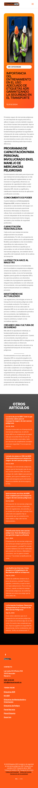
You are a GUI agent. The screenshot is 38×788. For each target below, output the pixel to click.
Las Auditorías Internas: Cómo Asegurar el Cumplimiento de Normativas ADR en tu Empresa (17, 570)
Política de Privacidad (12, 772)
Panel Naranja (9, 710)
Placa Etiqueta (9, 713)
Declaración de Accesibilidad (19, 774)
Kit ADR (7, 696)
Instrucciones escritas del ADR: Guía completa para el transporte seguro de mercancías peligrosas (19, 495)
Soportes (7, 717)
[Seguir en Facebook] (5, 654)
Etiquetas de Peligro (12, 706)
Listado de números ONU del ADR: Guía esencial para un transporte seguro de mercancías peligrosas (19, 458)
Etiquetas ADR (9, 692)
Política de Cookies (26, 772)
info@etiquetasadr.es (12, 682)
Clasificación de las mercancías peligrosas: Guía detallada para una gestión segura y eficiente (18, 533)
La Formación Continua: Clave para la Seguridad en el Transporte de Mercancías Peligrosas (19, 607)
